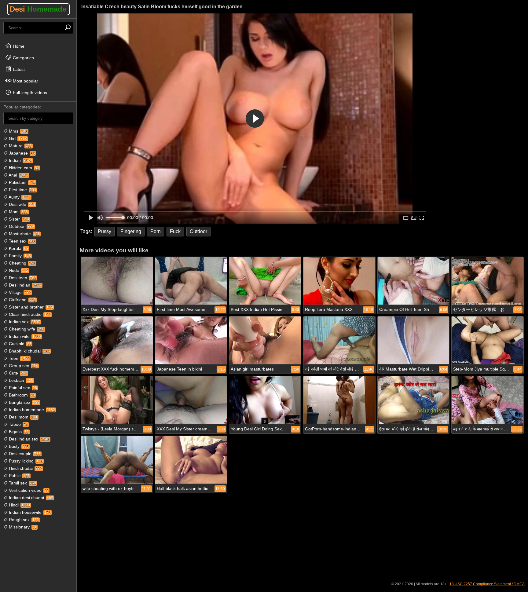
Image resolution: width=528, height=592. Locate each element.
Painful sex (22, 387)
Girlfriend (22, 299)
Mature (20, 145)
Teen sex (21, 241)
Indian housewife (29, 512)
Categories (23, 57)
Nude (18, 270)
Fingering (130, 231)
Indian (20, 160)
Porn (155, 231)
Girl (17, 138)
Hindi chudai (25, 468)
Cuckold (19, 343)
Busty (18, 446)
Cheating (21, 263)
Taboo (18, 424)
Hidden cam (23, 167)
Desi (38, 9)
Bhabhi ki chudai (29, 351)
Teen (19, 358)
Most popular (25, 81)
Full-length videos (29, 92)
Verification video (28, 490)
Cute (17, 373)
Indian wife (24, 336)
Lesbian (20, 380)
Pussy (104, 231)
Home (18, 46)
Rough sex (23, 519)
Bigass (18, 431)
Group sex (23, 365)
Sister (18, 219)
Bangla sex (23, 402)
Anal (18, 175)
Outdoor (21, 226)
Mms (18, 131)
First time (22, 189)
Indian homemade (31, 409)
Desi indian (25, 285)
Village (19, 292)
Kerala (18, 248)
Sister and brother (30, 307)
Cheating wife (26, 329)
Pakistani (21, 182)
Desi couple (24, 453)
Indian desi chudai (30, 497)
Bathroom (21, 395)
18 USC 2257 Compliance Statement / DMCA (487, 584)
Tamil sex (22, 483)
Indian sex (24, 321)
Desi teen (22, 277)
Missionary (22, 526)
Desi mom (23, 417)
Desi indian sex (29, 439)
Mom (18, 211)
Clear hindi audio (29, 314)
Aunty (19, 197)
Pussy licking (25, 461)
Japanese (21, 153)
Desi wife (21, 204)
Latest (18, 69)
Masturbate (24, 233)
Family (19, 255)
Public (19, 475)
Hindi (19, 504)
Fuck (175, 231)
